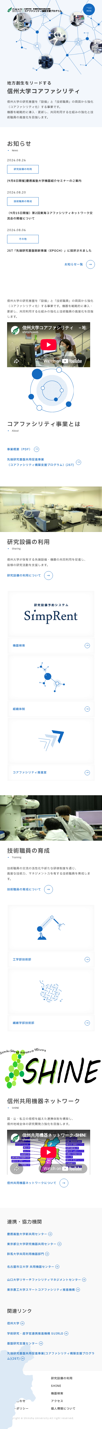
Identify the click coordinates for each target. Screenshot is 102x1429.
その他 (23, 239)
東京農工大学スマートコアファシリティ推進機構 (41, 1290)
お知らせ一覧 (74, 264)
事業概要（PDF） (19, 449)
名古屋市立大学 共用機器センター (30, 1267)
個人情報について (63, 1408)
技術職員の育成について (24, 889)
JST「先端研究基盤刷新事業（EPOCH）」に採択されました (49, 251)
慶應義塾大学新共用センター (27, 1234)
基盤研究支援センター (22, 1343)
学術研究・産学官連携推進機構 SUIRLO (35, 1333)
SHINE (56, 1385)
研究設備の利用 (23, 169)
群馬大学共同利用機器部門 (25, 1254)
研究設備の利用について (24, 575)
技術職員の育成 (23, 201)
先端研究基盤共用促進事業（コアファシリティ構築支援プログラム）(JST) (40, 462)
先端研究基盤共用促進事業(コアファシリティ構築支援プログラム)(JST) (51, 1356)
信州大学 (13, 1323)
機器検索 (57, 1393)
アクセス (57, 1401)
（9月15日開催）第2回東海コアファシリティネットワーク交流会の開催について (50, 215)
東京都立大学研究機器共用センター (31, 1244)
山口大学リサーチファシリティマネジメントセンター (44, 1280)
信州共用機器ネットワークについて (31, 1183)
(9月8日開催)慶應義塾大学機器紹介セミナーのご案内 (44, 181)
